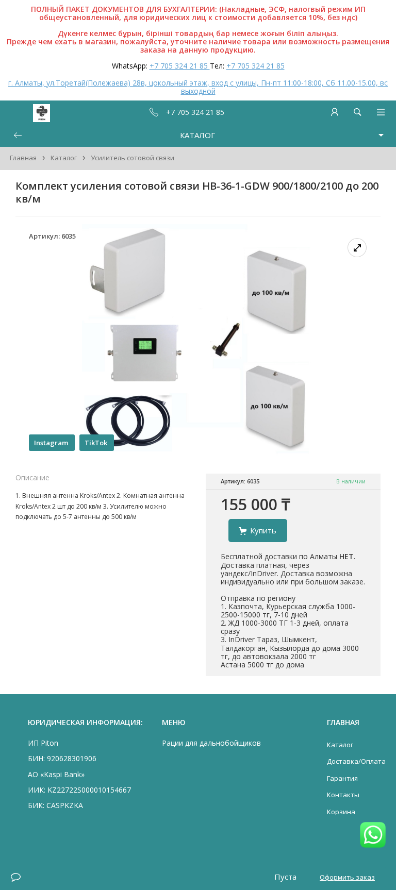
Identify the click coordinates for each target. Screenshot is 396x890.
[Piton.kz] (27, 112)
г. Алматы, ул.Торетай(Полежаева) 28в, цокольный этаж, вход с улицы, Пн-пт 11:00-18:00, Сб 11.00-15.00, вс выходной (198, 87)
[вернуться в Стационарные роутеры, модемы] (17, 135)
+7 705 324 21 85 (180, 66)
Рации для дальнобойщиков (211, 743)
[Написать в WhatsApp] (373, 835)
